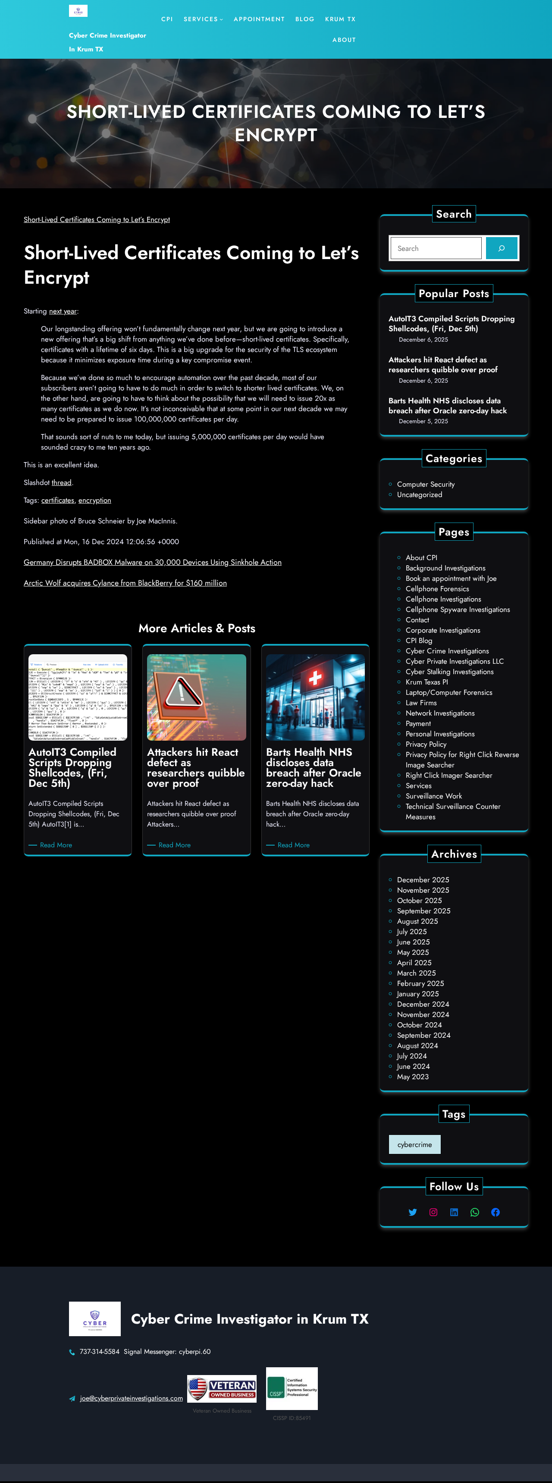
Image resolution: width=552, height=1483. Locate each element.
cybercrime (415, 1144)
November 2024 (423, 1014)
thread (62, 482)
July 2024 (412, 1056)
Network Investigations (440, 713)
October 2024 (419, 1025)
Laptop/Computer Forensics (449, 692)
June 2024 (413, 1066)
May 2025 (413, 952)
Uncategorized (419, 494)
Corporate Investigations (443, 630)
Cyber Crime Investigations (447, 651)
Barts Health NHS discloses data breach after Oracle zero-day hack (448, 406)
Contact (417, 620)
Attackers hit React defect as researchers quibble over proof (443, 365)
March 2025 (416, 973)
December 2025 (423, 880)
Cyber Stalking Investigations (450, 671)
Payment (418, 723)
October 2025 (419, 900)
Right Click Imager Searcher (449, 775)
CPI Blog (419, 640)
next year (63, 311)
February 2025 (420, 983)
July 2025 (412, 931)
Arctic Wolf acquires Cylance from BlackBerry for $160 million (125, 583)
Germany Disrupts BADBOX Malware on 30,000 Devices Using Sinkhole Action (153, 562)
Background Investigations (446, 568)
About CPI (421, 557)
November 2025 (423, 890)
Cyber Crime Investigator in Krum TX (250, 1319)
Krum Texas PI (427, 682)
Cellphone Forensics (437, 588)
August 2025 (417, 921)
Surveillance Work (434, 796)
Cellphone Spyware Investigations (458, 609)
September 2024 (424, 1035)
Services (419, 785)
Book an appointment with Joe (451, 578)
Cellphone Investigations (443, 599)
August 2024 (417, 1045)
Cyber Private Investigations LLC (455, 661)
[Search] (502, 248)
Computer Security (426, 484)
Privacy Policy (426, 744)
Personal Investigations (440, 734)
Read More (57, 845)
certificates (57, 500)
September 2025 (424, 911)
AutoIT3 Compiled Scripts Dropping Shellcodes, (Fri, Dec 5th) (452, 324)
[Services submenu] (221, 19)
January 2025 (418, 994)
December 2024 (423, 1004)
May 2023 (413, 1076)
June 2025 (413, 942)
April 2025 (414, 962)
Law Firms (421, 702)
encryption (94, 500)
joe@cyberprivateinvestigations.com (131, 1398)
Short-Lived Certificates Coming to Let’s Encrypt (97, 219)
